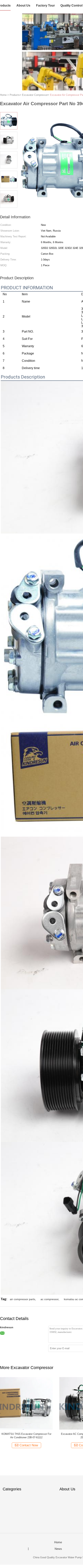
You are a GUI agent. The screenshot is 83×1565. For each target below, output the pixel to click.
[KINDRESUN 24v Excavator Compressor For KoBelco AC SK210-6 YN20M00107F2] (26, 1403)
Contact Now (28, 1445)
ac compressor (49, 1299)
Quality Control (71, 5)
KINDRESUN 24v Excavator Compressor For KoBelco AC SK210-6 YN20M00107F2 (26, 1435)
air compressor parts (22, 1299)
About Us (23, 5)
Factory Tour (45, 5)
